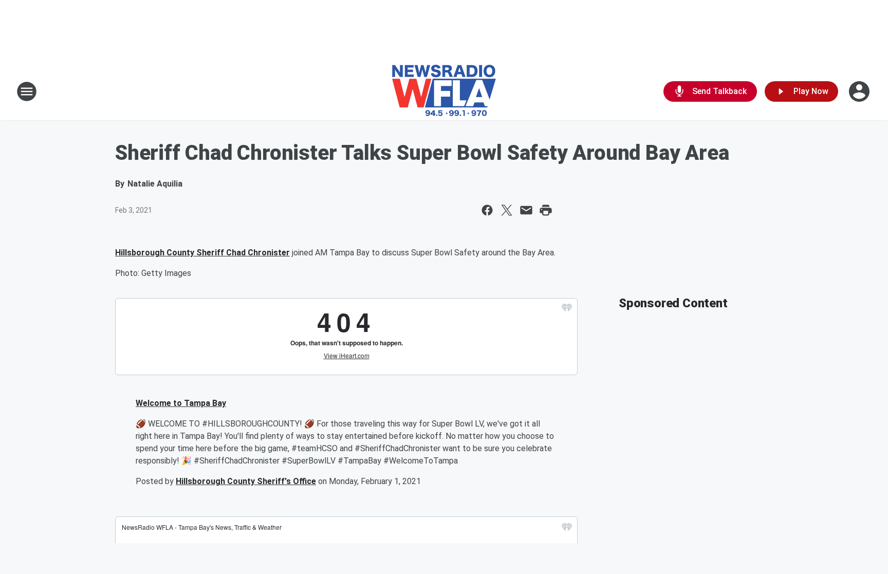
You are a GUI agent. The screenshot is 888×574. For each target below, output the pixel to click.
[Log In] (860, 91)
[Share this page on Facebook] (487, 210)
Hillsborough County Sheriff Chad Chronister (202, 252)
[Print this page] (546, 210)
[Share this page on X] (506, 210)
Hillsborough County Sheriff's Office (246, 481)
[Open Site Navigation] (26, 91)
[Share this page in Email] (526, 210)
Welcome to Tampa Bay (181, 403)
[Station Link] (444, 91)
